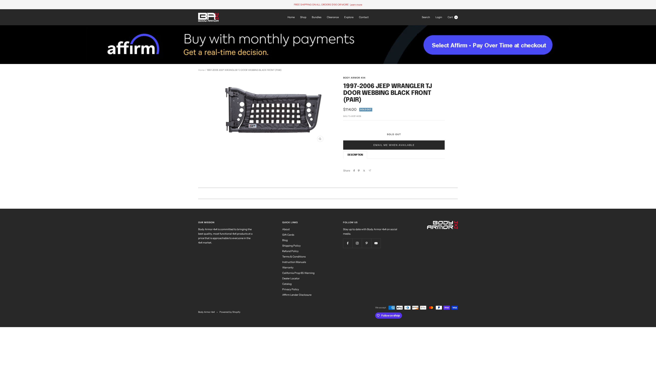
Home (291, 17)
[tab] (355, 155)
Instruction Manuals (294, 262)
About (286, 229)
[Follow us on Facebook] (347, 243)
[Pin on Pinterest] (359, 170)
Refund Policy (290, 251)
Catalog (287, 283)
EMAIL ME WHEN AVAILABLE (394, 145)
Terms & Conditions (294, 256)
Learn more (356, 4)
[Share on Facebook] (354, 170)
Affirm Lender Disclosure (296, 294)
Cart (452, 17)
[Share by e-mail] (370, 170)
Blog (285, 240)
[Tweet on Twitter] (364, 170)
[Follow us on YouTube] (376, 243)
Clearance (333, 17)
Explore (348, 17)
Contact (364, 17)
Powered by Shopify (230, 312)
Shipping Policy (291, 245)
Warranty (287, 267)
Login (438, 17)
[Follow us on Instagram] (357, 243)
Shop (303, 17)
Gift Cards (288, 234)
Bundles (316, 17)
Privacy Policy (290, 289)
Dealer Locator (291, 278)
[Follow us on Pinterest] (366, 243)
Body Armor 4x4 (354, 77)
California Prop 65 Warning (298, 273)
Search (426, 17)
